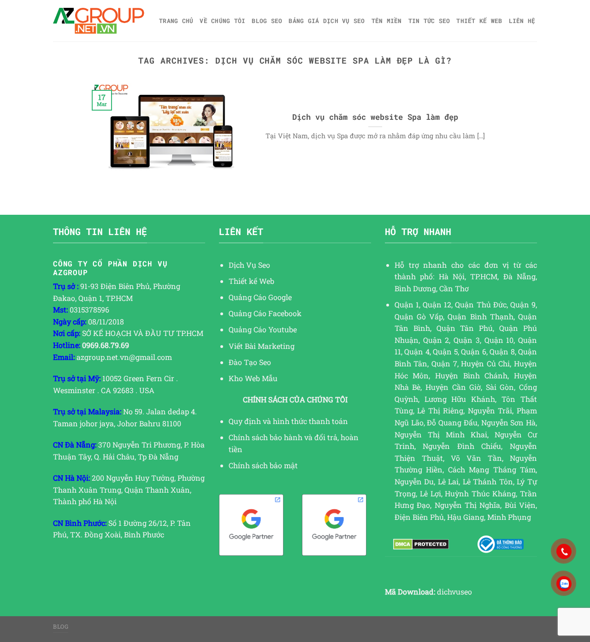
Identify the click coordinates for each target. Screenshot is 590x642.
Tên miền (387, 20)
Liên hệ (522, 20)
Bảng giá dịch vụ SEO (327, 20)
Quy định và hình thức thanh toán (288, 421)
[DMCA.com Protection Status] (421, 544)
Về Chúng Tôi (222, 20)
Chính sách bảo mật (263, 465)
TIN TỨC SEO (429, 20)
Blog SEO (267, 20)
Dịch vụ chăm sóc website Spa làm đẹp (375, 117)
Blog (60, 626)
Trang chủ (176, 20)
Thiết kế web (479, 20)
